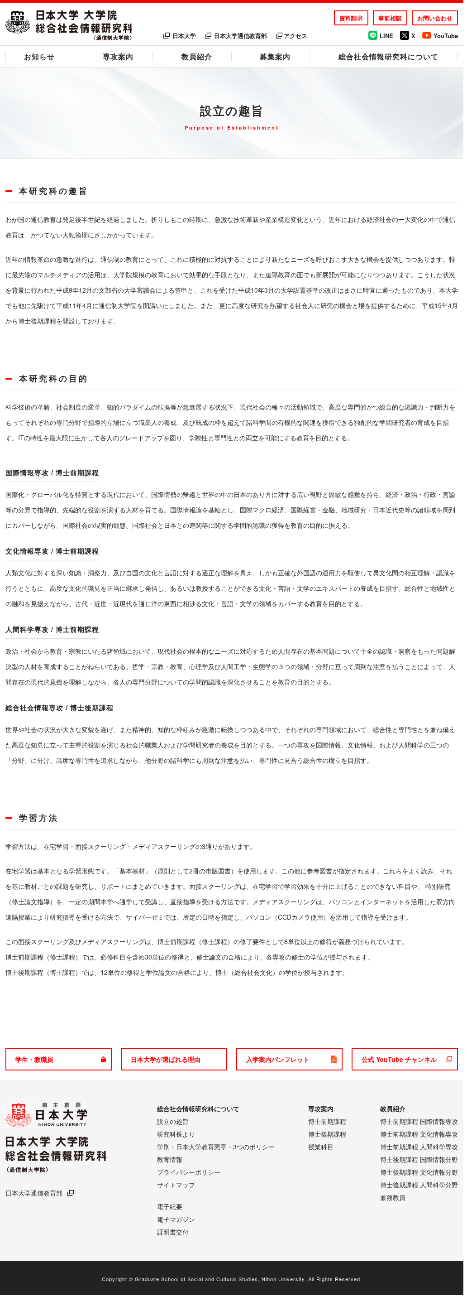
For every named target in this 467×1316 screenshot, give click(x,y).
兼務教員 (392, 1197)
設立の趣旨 (173, 1121)
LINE (386, 36)
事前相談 (390, 18)
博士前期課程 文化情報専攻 (419, 1133)
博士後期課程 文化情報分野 (419, 1171)
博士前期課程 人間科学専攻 (419, 1146)
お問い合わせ (435, 18)
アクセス (295, 35)
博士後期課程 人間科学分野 (419, 1184)
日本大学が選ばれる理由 (165, 1059)
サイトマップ (176, 1184)
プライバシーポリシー (188, 1171)
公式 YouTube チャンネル (399, 1059)
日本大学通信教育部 (240, 35)
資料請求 (351, 18)
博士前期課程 (327, 1121)
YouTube (446, 36)
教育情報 (169, 1159)
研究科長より (176, 1133)
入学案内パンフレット (278, 1059)
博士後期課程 (327, 1133)
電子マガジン (176, 1219)
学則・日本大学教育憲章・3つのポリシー (216, 1146)
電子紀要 (169, 1206)
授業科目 (321, 1146)
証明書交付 (173, 1231)
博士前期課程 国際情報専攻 (419, 1121)
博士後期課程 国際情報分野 (419, 1159)
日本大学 (184, 35)
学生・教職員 (34, 1059)
